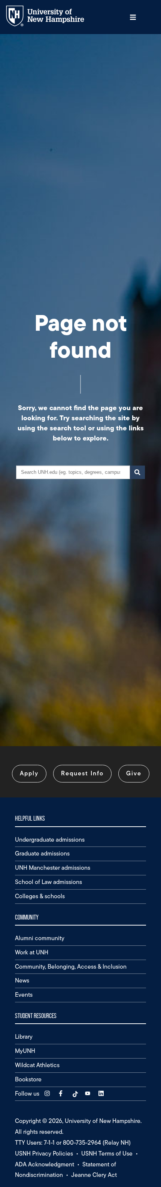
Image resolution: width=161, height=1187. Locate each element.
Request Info (82, 773)
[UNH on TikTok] (75, 1093)
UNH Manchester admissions (52, 867)
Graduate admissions (42, 853)
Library (24, 1036)
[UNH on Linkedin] (101, 1093)
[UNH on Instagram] (48, 1093)
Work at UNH (31, 952)
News (22, 980)
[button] (133, 17)
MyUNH (25, 1051)
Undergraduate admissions (50, 839)
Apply (29, 773)
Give (134, 773)
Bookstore (28, 1079)
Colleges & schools (40, 896)
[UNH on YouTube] (88, 1093)
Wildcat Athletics (37, 1065)
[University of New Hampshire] (51, 24)
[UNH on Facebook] (61, 1093)
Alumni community (39, 938)
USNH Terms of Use (107, 1153)
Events (24, 994)
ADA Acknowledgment (44, 1164)
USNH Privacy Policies (44, 1153)
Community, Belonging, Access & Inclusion (71, 966)
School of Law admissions (48, 882)
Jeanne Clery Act (94, 1175)
